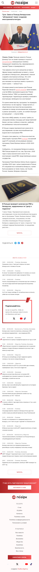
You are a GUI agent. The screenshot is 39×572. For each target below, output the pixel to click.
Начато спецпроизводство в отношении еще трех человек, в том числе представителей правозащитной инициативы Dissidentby (19, 283)
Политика (16, 7)
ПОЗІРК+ (19, 510)
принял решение (21, 89)
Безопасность (19, 548)
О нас (19, 507)
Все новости (7, 7)
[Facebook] (18, 243)
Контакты (19, 513)
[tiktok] (24, 318)
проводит (25, 138)
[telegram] (6, 318)
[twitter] (14, 318)
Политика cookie (19, 516)
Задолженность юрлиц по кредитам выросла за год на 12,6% (19, 339)
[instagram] (17, 318)
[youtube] (21, 318)
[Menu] (36, 2)
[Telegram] (15, 243)
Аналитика (19, 545)
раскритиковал (7, 62)
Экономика (26, 7)
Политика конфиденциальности (19, 520)
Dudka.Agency (23, 569)
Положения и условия (19, 523)
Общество (34, 7)
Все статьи (19, 551)
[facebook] (10, 318)
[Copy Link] (22, 243)
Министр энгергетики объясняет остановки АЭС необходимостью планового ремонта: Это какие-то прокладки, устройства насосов (16, 376)
